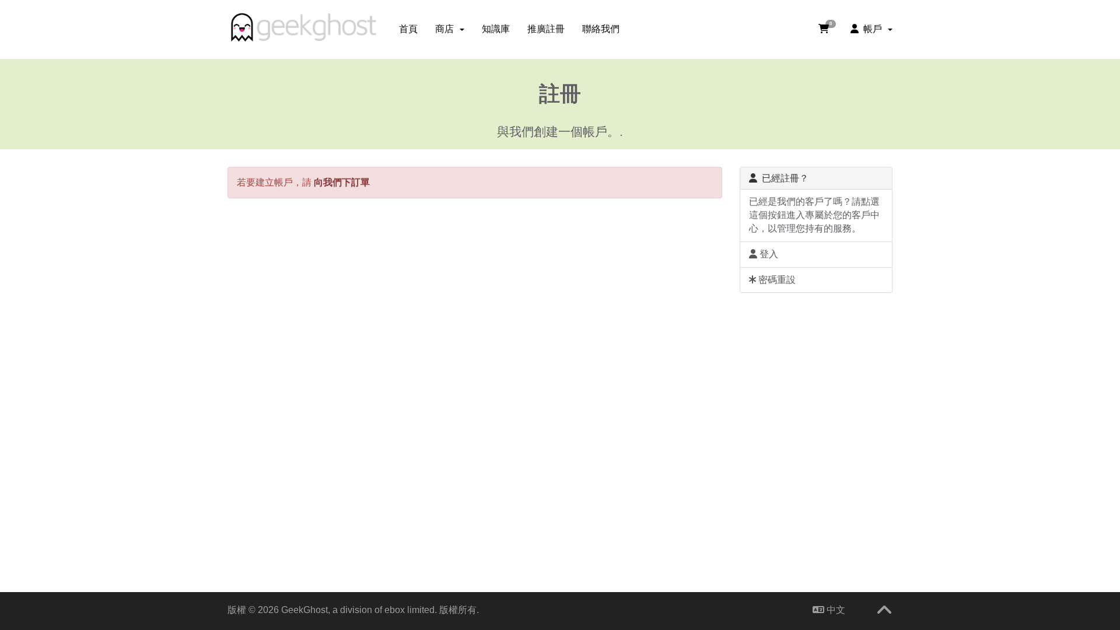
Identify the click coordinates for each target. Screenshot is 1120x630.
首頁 (408, 29)
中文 (834, 610)
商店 (447, 29)
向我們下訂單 (342, 182)
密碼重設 (776, 280)
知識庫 (496, 29)
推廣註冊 (546, 29)
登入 (767, 254)
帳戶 (873, 29)
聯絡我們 (601, 29)
